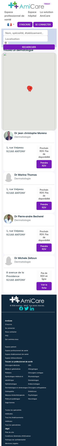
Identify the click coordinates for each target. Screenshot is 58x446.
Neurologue (32, 399)
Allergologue (33, 369)
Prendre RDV (44, 164)
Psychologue (32, 395)
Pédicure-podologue (12, 399)
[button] (30, 89)
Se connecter (10, 328)
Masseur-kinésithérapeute (15, 395)
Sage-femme (10, 402)
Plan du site (9, 432)
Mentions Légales (11, 443)
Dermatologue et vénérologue (16, 387)
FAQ (6, 335)
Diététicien (32, 391)
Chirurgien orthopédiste (37, 387)
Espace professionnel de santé (16, 350)
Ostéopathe (9, 391)
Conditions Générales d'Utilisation (18, 436)
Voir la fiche (44, 286)
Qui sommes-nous (11, 339)
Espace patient (10, 346)
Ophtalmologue (11, 384)
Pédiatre (8, 372)
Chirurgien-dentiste (12, 365)
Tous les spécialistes (13, 425)
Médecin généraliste (12, 369)
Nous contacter (11, 332)
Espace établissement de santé (16, 354)
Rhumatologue (33, 376)
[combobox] (27, 33)
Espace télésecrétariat (13, 358)
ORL (29, 365)
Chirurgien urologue (35, 372)
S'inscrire (8, 324)
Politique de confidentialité (15, 439)
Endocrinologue (34, 384)
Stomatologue (33, 380)
